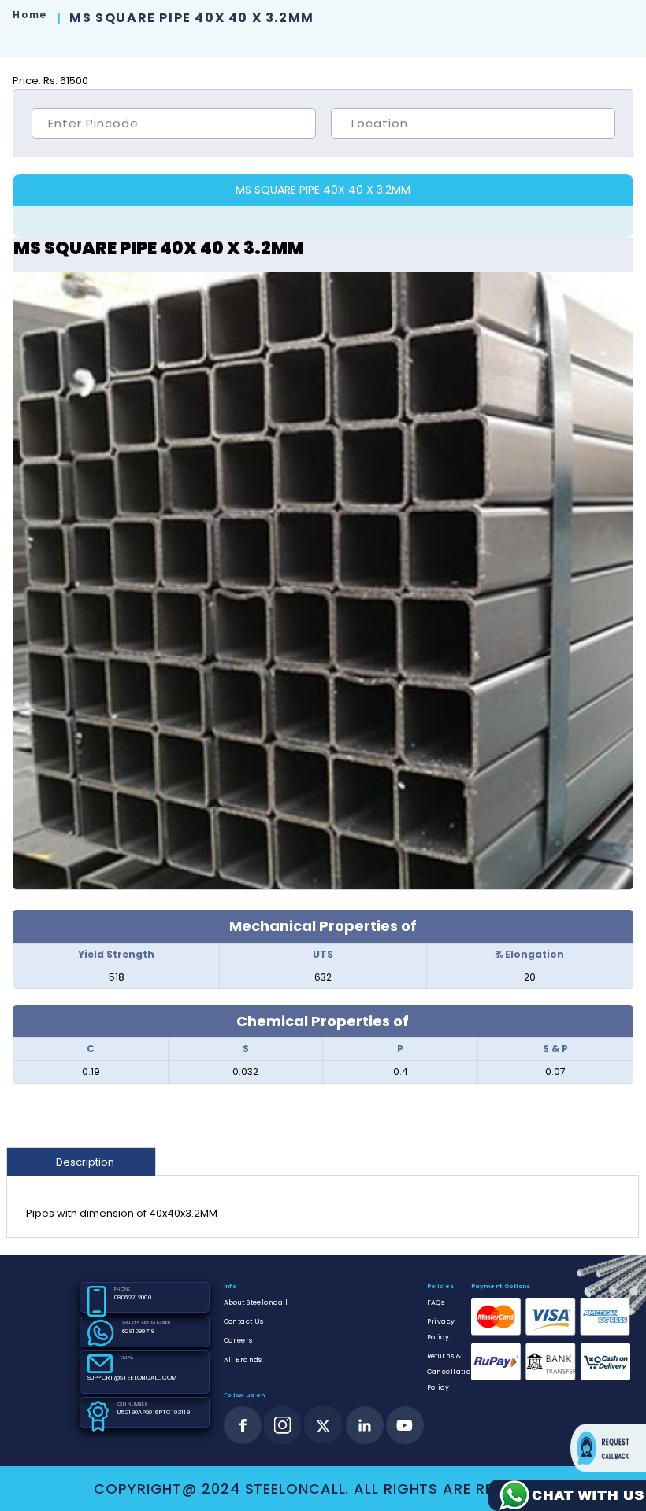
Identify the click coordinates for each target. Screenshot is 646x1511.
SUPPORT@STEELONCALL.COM (132, 1377)
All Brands (243, 1360)
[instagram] (283, 1425)
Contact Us (244, 1321)
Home (29, 14)
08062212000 (132, 1297)
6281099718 (138, 1331)
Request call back (608, 1448)
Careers (238, 1340)
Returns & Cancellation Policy (451, 1371)
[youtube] (405, 1425)
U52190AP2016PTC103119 (153, 1412)
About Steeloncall (256, 1302)
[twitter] (323, 1425)
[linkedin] (365, 1425)
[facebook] (243, 1425)
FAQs (436, 1302)
